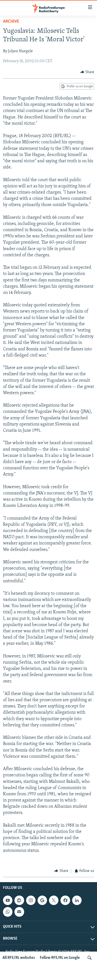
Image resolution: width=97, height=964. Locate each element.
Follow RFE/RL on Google (60, 958)
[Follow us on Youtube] (7, 900)
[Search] (89, 958)
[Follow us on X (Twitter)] (53, 900)
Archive (11, 21)
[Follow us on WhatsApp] (7, 912)
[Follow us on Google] (42, 900)
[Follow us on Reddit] (19, 900)
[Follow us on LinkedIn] (77, 900)
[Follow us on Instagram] (31, 900)
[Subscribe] (19, 912)
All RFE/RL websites (18, 958)
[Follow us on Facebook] (65, 900)
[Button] (87, 72)
